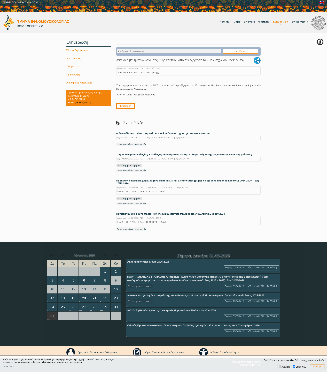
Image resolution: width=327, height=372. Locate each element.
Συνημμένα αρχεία (130, 165)
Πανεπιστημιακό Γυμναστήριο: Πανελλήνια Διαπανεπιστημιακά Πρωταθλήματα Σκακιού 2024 (170, 214)
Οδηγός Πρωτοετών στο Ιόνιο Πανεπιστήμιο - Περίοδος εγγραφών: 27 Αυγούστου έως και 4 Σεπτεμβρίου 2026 (193, 325)
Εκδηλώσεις (72, 66)
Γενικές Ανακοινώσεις (125, 144)
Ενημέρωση (280, 21)
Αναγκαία (286, 367)
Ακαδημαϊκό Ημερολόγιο (79, 82)
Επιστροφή (125, 106)
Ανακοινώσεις (73, 58)
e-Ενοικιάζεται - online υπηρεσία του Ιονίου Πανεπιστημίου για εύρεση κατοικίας (163, 133)
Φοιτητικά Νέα (140, 144)
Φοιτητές (264, 21)
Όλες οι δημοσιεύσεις (77, 50)
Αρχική (224, 21)
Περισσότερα (8, 366)
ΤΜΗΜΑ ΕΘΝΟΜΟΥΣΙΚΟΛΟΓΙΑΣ (20, 2)
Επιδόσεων (301, 367)
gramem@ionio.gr (83, 102)
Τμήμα (236, 21)
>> (115, 255)
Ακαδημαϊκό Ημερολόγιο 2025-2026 (148, 261)
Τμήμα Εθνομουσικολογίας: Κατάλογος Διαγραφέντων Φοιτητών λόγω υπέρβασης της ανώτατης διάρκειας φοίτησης (184, 154)
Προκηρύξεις (73, 74)
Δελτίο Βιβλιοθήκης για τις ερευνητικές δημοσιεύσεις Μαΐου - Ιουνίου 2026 (171, 310)
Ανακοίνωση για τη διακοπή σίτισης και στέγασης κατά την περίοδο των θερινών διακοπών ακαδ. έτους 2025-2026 (195, 295)
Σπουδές (249, 21)
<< (52, 255)
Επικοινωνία (300, 21)
